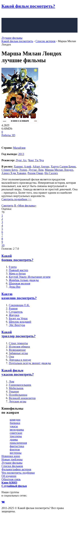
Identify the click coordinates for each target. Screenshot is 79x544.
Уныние (14, 391)
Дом (11, 381)
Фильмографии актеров (16, 469)
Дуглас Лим (35, 169)
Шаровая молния (19, 283)
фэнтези (15, 449)
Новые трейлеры (12, 459)
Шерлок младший (20, 321)
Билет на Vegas (18, 318)
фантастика (17, 446)
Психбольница (18, 394)
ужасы (14, 426)
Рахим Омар (35, 173)
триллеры (16, 436)
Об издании (8, 476)
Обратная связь (11, 479)
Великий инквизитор (22, 398)
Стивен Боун (9, 169)
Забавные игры (18, 353)
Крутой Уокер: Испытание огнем (29, 276)
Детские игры (17, 401)
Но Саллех (51, 173)
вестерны (15, 452)
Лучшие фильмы (11, 37)
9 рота (13, 266)
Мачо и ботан (17, 273)
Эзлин (23, 169)
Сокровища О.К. (19, 305)
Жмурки (14, 315)
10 (2, 245)
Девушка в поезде (20, 359)
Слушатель (16, 311)
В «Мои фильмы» (25, 205)
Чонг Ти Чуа (36, 160)
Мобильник (16, 388)
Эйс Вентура (17, 325)
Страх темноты (18, 343)
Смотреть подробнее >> (16, 199)
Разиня (13, 308)
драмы (14, 439)
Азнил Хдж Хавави (13, 173)
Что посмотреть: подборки (18, 472)
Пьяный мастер (18, 270)
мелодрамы (17, 429)
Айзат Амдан (41, 166)
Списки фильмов (12, 466)
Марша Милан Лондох (59, 169)
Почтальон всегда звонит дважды (30, 363)
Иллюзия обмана (19, 346)
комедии (15, 419)
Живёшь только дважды (24, 280)
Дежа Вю (14, 286)
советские (16, 432)
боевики (15, 423)
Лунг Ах (21, 160)
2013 (21, 154)
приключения (18, 442)
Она (11, 356)
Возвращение (17, 349)
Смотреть (7, 205)
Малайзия (19, 147)
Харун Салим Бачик (63, 166)
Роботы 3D (8, 135)
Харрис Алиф (22, 166)
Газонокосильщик (20, 384)
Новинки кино (10, 456)
